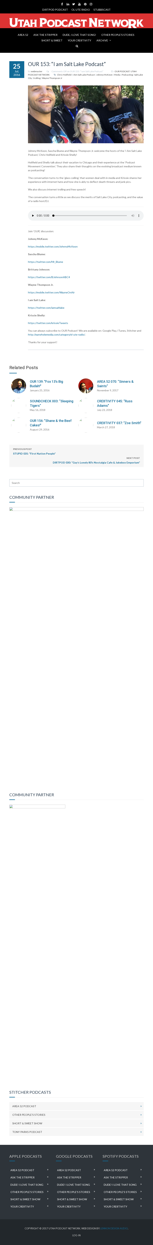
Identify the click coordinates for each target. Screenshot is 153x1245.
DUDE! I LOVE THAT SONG (26, 1184)
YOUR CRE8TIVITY (79, 40)
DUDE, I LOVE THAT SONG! (79, 34)
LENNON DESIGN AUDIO (114, 1228)
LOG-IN (76, 1235)
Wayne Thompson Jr (52, 78)
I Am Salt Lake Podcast (84, 74)
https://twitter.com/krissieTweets (48, 323)
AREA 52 (23, 34)
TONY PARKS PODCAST (27, 1131)
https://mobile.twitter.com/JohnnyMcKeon (53, 246)
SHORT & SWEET (52, 40)
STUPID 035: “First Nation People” (34, 451)
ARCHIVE (102, 40)
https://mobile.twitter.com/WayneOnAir (51, 292)
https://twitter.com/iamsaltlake (46, 307)
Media (117, 74)
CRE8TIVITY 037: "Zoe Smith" (119, 423)
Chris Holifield (64, 74)
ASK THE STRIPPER (45, 34)
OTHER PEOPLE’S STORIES (117, 34)
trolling (36, 78)
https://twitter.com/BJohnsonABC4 (49, 277)
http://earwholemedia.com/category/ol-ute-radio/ (56, 334)
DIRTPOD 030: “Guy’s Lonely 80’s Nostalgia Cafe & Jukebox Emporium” (96, 460)
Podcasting (127, 74)
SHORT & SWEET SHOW (27, 1123)
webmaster (36, 71)
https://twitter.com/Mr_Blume (45, 261)
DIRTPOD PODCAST (55, 9)
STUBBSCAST (102, 9)
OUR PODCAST (122, 71)
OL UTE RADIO (80, 9)
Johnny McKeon (104, 74)
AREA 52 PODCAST (24, 1106)
